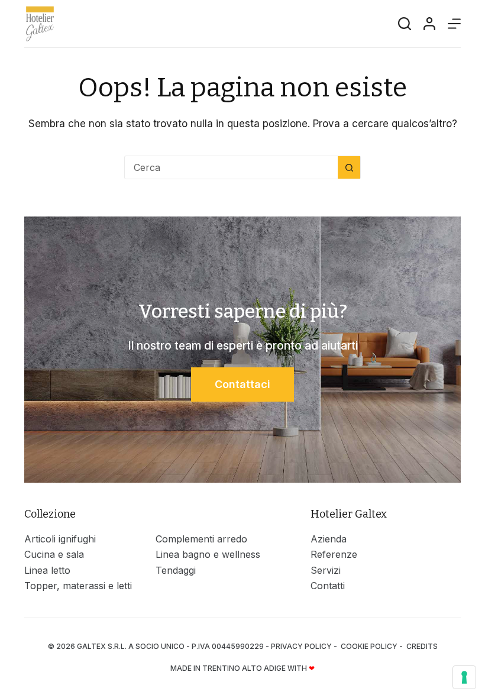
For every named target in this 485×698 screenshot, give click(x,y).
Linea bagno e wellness (208, 554)
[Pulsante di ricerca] (349, 167)
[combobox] (231, 167)
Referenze (334, 554)
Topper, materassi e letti (78, 586)
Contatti (328, 586)
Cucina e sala (54, 554)
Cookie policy (369, 646)
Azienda (329, 539)
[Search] (404, 23)
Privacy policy (301, 646)
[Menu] (454, 23)
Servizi (326, 570)
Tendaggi (176, 570)
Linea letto (47, 570)
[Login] (429, 23)
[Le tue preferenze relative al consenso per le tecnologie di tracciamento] (464, 677)
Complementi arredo (201, 539)
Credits (422, 646)
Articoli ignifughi (60, 539)
